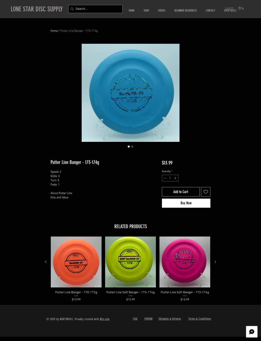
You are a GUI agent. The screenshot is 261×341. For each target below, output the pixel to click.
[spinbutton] (170, 178)
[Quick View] (76, 262)
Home (54, 31)
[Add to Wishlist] (205, 191)
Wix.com (105, 319)
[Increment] (175, 178)
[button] (242, 8)
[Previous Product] (46, 262)
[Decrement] (164, 178)
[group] (131, 269)
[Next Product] (215, 262)
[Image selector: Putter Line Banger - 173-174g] (128, 146)
